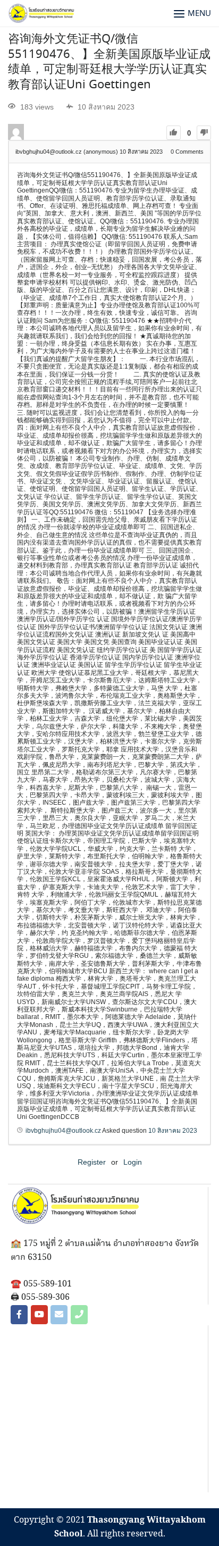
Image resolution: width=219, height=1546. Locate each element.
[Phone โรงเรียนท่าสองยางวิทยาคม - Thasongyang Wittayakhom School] (79, 1314)
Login (132, 1162)
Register (92, 1162)
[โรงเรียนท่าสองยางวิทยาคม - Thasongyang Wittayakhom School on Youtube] (39, 1314)
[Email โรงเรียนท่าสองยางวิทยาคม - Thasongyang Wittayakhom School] (59, 1314)
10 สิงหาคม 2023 (172, 1130)
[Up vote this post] (173, 133)
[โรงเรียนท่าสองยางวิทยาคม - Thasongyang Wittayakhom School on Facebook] (19, 1314)
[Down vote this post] (204, 133)
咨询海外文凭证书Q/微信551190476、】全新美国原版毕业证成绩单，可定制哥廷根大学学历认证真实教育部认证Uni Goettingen (109, 62)
